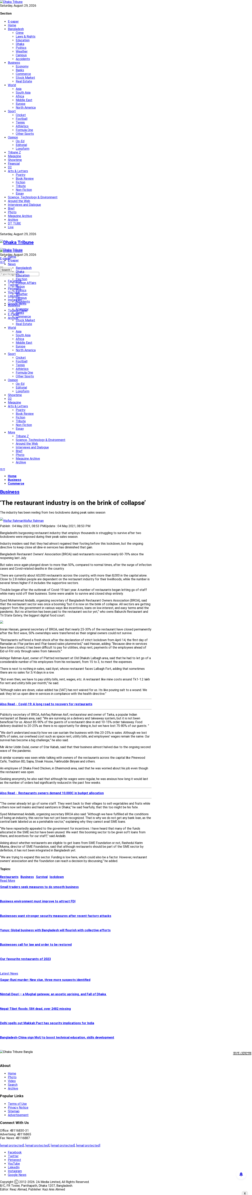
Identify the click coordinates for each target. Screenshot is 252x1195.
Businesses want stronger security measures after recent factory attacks (55, 916)
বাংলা (2, 262)
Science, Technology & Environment (32, 197)
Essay (20, 193)
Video (12, 1081)
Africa (20, 96)
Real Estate (24, 81)
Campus (21, 55)
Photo (12, 212)
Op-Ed (20, 141)
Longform (22, 149)
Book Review (25, 178)
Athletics (22, 126)
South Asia (23, 92)
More (11, 432)
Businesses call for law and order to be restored (36, 944)
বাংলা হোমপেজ (242, 1053)
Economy (22, 66)
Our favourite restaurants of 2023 (25, 959)
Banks (20, 70)
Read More (7, 881)
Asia (18, 89)
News (12, 264)
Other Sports (25, 134)
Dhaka (20, 44)
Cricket (21, 115)
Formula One (24, 130)
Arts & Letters (18, 171)
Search (13, 1085)
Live (11, 227)
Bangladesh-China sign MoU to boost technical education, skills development (57, 1037)
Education (23, 40)
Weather (22, 51)
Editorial (21, 145)
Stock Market (25, 77)
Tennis (20, 122)
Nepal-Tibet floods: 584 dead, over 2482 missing (35, 1009)
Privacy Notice (18, 1107)
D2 (10, 167)
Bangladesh (16, 29)
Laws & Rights (25, 36)
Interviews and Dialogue (24, 205)
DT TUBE (14, 223)
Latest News (9, 973)
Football (21, 119)
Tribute (21, 186)
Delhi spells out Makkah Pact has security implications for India (47, 1023)
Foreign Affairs (26, 283)
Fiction (20, 182)
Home (12, 25)
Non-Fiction (24, 190)
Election (21, 279)
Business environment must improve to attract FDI (37, 901)
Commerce (23, 74)
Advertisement (18, 1115)
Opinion (13, 137)
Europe (20, 104)
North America (26, 107)
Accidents (23, 59)
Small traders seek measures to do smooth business (39, 887)
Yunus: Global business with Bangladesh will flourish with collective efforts (55, 930)
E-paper (13, 21)
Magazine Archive (20, 216)
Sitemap (13, 1111)
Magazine (14, 156)
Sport (12, 111)
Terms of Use (17, 1104)
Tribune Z (14, 152)
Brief (11, 208)
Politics (21, 48)
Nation (20, 286)
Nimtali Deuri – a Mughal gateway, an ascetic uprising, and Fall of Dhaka (53, 994)
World (12, 85)
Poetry (20, 175)
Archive (13, 220)
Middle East (24, 100)
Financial (14, 163)
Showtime (15, 160)
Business (14, 63)
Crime (20, 33)
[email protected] (12, 1145)
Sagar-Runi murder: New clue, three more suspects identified (45, 980)
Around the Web (19, 201)
